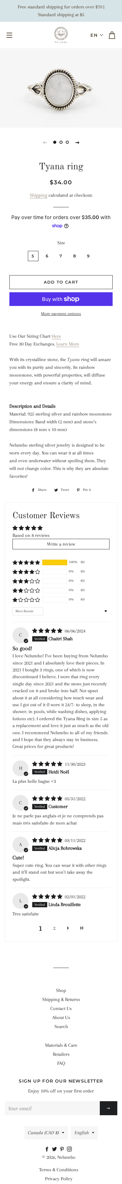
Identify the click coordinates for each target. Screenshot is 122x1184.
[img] (48, 631)
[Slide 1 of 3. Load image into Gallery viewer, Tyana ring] (55, 142)
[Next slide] (77, 142)
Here (56, 336)
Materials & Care (61, 1045)
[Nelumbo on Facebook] (48, 1149)
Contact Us (61, 1008)
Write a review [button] (61, 544)
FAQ (61, 1063)
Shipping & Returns (61, 999)
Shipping (38, 195)
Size (61, 243)
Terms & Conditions (58, 1169)
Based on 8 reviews (31, 535)
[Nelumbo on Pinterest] (63, 1149)
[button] (97, 35)
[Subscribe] (108, 1108)
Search (61, 1026)
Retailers (61, 1054)
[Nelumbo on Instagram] (70, 1149)
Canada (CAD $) (43, 1132)
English (81, 1132)
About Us (61, 1017)
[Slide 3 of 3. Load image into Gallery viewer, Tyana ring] (67, 142)
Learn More (67, 344)
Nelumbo (66, 1157)
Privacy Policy (59, 1179)
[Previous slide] (45, 142)
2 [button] (54, 928)
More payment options (61, 313)
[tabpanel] (61, 87)
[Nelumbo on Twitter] (55, 1149)
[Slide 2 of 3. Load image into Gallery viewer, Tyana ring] (61, 142)
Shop (61, 990)
